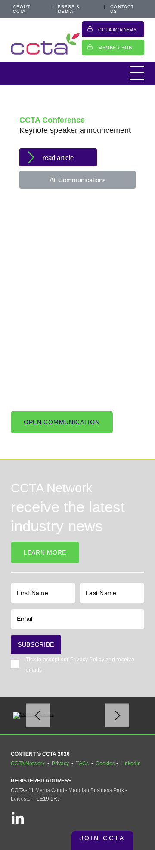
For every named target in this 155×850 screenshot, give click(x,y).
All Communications (78, 180)
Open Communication (62, 422)
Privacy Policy (87, 660)
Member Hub (115, 47)
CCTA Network (28, 764)
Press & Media (69, 9)
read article (58, 157)
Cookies (105, 764)
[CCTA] (45, 43)
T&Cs (82, 764)
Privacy (60, 764)
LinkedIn (131, 764)
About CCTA (22, 9)
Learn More (45, 552)
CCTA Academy (117, 29)
